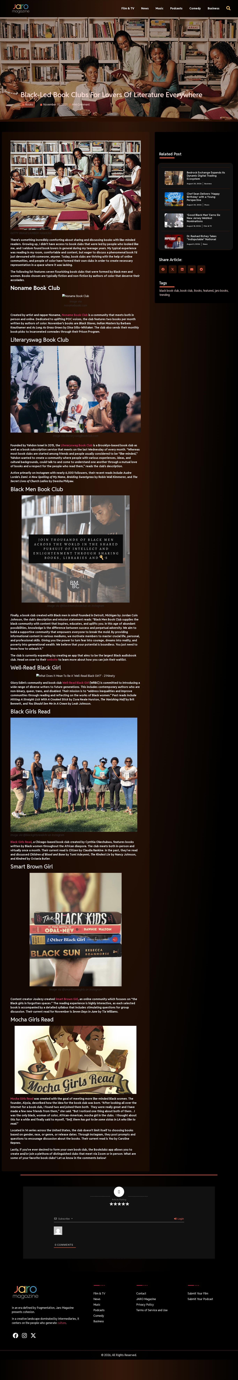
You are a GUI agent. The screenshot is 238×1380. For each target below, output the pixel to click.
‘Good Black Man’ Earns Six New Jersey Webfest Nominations (203, 218)
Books (29, 104)
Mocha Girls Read (21, 1099)
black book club (169, 291)
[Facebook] (15, 1335)
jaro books (221, 291)
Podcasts (176, 8)
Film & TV (127, 8)
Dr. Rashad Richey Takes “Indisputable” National (201, 237)
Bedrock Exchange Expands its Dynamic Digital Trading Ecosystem (206, 175)
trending (165, 295)
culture (61, 1323)
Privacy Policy (145, 1304)
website (52, 659)
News (145, 8)
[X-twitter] (33, 1335)
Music (159, 8)
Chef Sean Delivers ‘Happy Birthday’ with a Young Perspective (203, 197)
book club (186, 291)
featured (208, 291)
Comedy (195, 8)
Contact (141, 1293)
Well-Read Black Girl (75, 683)
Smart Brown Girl (66, 999)
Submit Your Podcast (200, 1299)
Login (180, 1218)
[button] (163, 269)
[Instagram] (24, 1335)
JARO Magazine (146, 1299)
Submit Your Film (198, 1293)
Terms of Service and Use (152, 1310)
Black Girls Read (21, 842)
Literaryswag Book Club (76, 445)
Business (213, 8)
